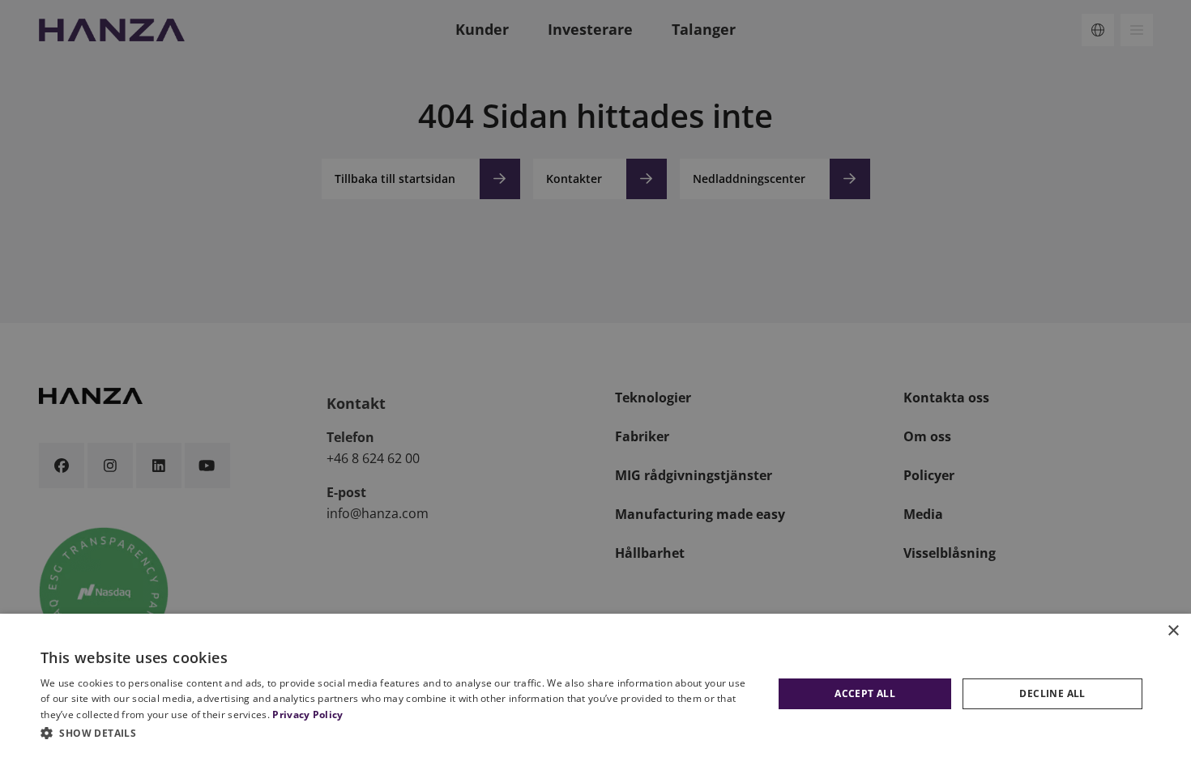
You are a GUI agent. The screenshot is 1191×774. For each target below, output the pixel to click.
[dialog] (595, 694)
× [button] (1173, 631)
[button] (399, 732)
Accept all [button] (865, 693)
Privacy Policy (307, 714)
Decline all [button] (1052, 693)
